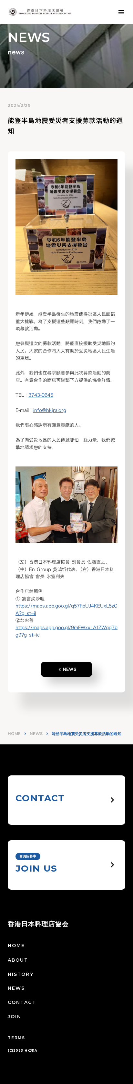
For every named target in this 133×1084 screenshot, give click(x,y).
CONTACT (22, 1002)
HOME (14, 733)
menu (121, 12)
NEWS (36, 733)
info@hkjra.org (49, 410)
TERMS (16, 1037)
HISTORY (21, 974)
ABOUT (18, 960)
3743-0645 (40, 395)
